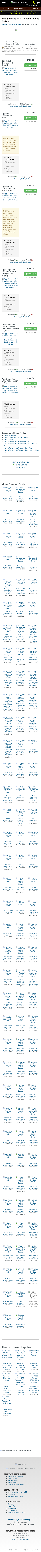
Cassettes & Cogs (10, 435)
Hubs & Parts (15, 24)
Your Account (12, 1508)
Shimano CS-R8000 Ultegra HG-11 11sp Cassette (7, 1366)
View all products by (20, 462)
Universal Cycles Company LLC (20, 1520)
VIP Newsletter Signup (15, 1496)
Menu (4, 24)
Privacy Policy (13, 1480)
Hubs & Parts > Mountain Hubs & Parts (17, 442)
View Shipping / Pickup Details (20, 106)
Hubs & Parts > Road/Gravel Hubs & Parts (18, 448)
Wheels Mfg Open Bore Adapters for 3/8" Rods (20, 1366)
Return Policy (12, 1482)
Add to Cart (31, 65)
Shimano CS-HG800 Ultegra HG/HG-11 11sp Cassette (34, 1389)
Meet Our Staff (13, 1478)
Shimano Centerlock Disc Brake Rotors (7, 1389)
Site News (11, 1494)
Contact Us (12, 1504)
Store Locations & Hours (16, 1476)
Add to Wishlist (31, 69)
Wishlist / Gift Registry (16, 1512)
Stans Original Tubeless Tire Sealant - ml (7, 1411)
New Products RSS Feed (16, 1492)
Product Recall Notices (16, 1485)
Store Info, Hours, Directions (20, 1539)
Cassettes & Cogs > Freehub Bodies (16, 437)
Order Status (12, 1510)
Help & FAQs (12, 1506)
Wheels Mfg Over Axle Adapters (34, 1365)
